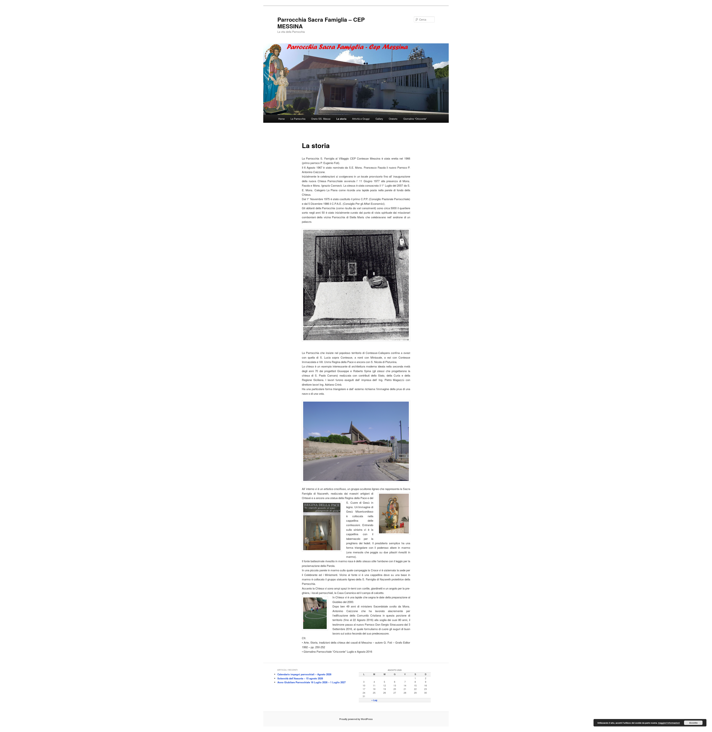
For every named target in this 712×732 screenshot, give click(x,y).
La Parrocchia (298, 118)
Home (281, 118)
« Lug (374, 700)
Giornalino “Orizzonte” (415, 118)
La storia (341, 118)
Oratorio (393, 118)
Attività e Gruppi (361, 118)
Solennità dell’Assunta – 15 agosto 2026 (300, 678)
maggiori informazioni (669, 722)
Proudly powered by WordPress (356, 719)
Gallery (379, 118)
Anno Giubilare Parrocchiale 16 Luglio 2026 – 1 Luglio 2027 (311, 682)
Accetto (693, 722)
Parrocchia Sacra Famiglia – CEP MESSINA (321, 22)
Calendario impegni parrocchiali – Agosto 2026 (304, 674)
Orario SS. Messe (320, 118)
